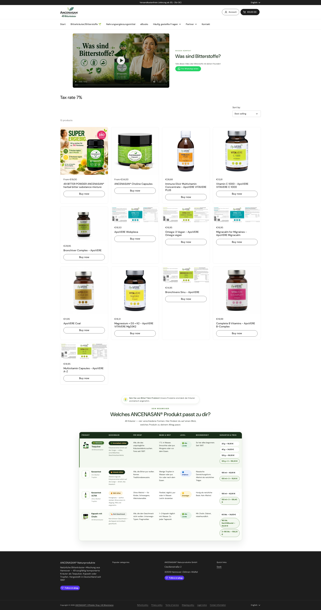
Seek (219, 566)
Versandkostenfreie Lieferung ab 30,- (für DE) (160, 3)
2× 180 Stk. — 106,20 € (229, 533)
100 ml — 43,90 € (228, 473)
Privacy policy (157, 605)
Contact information (218, 605)
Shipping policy (188, 605)
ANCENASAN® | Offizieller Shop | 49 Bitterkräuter (94, 605)
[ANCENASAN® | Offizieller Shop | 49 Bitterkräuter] (69, 12)
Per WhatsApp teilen (189, 69)
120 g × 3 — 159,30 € (229, 461)
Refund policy (142, 605)
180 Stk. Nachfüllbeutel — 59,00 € (228, 523)
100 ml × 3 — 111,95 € (229, 478)
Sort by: (236, 107)
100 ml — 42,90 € (228, 494)
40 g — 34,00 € (228, 449)
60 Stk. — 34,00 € (229, 514)
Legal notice (202, 605)
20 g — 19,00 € (227, 444)
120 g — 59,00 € (228, 455)
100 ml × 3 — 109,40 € (229, 500)
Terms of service (172, 605)
